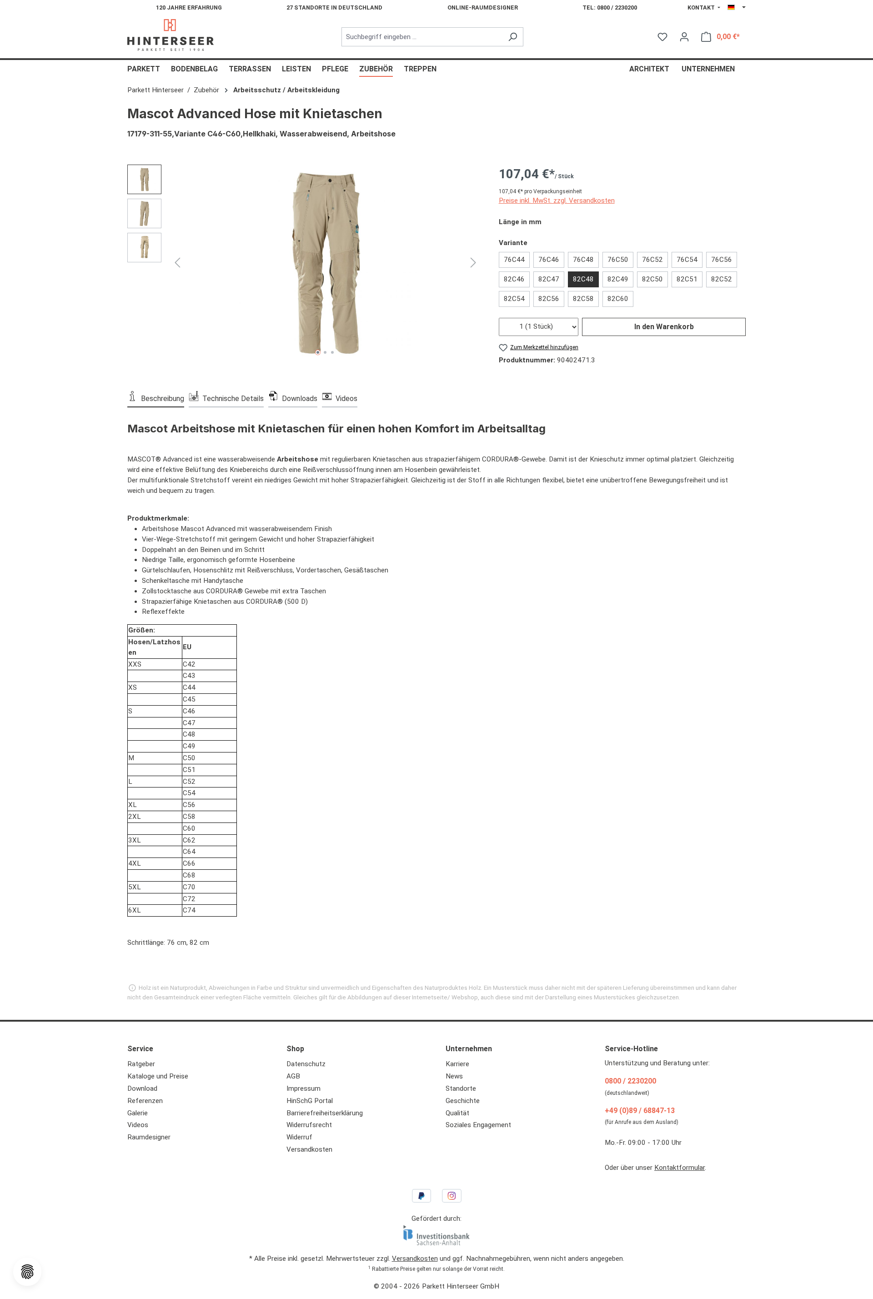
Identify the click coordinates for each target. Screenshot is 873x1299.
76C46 (548, 260)
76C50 (617, 260)
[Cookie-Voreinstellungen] (27, 1271)
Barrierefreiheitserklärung (324, 1113)
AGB (293, 1076)
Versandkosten (309, 1149)
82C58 (583, 299)
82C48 (583, 279)
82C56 (548, 299)
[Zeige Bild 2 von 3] (325, 352)
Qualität (457, 1113)
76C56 (721, 260)
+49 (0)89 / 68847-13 (640, 1110)
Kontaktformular (679, 1168)
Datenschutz (306, 1064)
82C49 (617, 279)
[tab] (155, 398)
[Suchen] (512, 37)
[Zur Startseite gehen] (170, 35)
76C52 (652, 260)
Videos (137, 1125)
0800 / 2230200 (630, 1081)
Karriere (457, 1064)
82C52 (721, 279)
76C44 (514, 260)
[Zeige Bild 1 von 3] (317, 352)
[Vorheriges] (177, 262)
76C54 (687, 260)
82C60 (617, 299)
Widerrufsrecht (309, 1125)
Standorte (461, 1088)
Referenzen (145, 1101)
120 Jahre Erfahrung (189, 7)
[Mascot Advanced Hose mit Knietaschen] (325, 262)
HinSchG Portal (309, 1101)
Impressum (303, 1088)
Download (142, 1088)
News (454, 1076)
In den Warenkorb (664, 326)
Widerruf (299, 1137)
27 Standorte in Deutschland (334, 7)
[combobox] (421, 37)
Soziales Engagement (478, 1125)
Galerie (137, 1113)
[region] (304, 262)
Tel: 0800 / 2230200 (609, 7)
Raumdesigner (149, 1137)
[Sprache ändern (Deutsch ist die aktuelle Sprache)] (737, 7)
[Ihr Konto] (684, 37)
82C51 (687, 279)
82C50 (652, 279)
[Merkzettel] (662, 37)
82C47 (548, 279)
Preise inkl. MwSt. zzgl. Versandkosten (557, 200)
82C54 (514, 299)
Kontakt (701, 7)
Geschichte (463, 1101)
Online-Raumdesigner (482, 7)
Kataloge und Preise (157, 1076)
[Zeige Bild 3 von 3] (332, 352)
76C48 (583, 260)
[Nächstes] (473, 262)
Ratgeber (141, 1064)
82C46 (514, 279)
